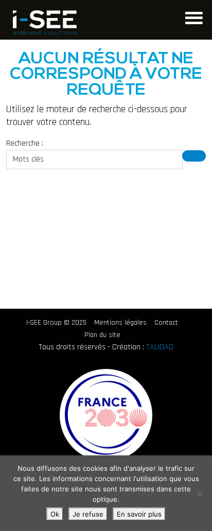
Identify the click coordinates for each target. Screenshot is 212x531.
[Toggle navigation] (192, 16)
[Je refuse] (199, 493)
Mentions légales (120, 322)
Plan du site (102, 335)
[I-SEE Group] (45, 22)
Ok (54, 514)
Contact (166, 322)
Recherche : (24, 143)
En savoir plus (139, 514)
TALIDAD (159, 347)
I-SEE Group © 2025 (56, 322)
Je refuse (88, 514)
